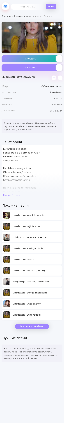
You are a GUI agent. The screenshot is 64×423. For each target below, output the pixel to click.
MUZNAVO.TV (5, 6)
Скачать (30, 67)
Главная (6, 16)
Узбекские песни (21, 16)
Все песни (32, 326)
